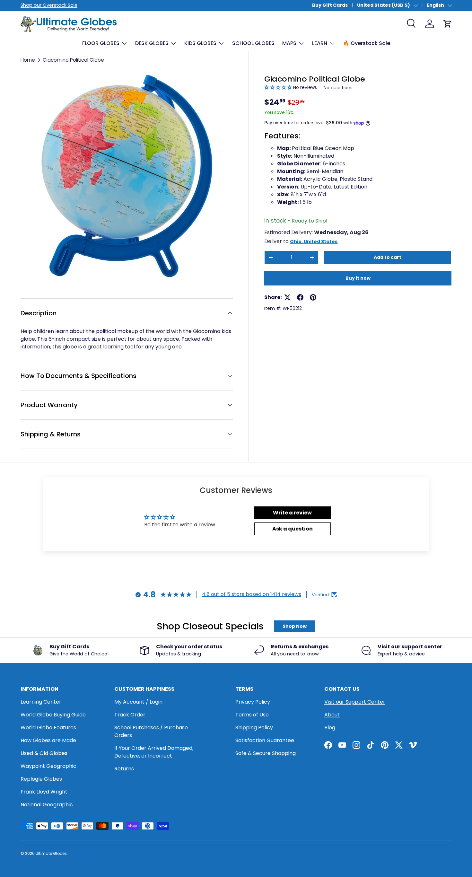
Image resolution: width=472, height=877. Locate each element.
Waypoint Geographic (48, 766)
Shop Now (295, 626)
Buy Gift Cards (330, 5)
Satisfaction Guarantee (264, 740)
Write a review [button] (292, 512)
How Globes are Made (48, 740)
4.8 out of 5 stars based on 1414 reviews (251, 594)
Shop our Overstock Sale (49, 5)
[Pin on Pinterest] (313, 297)
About (332, 714)
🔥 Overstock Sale (366, 43)
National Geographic (47, 804)
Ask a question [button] (292, 528)
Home (28, 59)
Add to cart (387, 257)
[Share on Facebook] (300, 297)
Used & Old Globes (44, 753)
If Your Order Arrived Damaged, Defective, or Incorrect (153, 751)
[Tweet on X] (287, 297)
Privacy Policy (252, 702)
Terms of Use (252, 714)
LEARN (319, 43)
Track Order (129, 714)
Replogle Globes (41, 779)
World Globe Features (48, 727)
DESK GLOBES (152, 43)
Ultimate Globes (51, 853)
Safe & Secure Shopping (265, 753)
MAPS (289, 43)
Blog (329, 727)
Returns (124, 768)
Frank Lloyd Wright (44, 791)
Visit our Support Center (354, 702)
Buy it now (358, 278)
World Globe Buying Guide (53, 714)
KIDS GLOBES (200, 43)
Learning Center (41, 702)
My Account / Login (138, 702)
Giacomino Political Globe (73, 59)
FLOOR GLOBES (100, 43)
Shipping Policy (254, 727)
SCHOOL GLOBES (253, 43)
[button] (278, 87)
